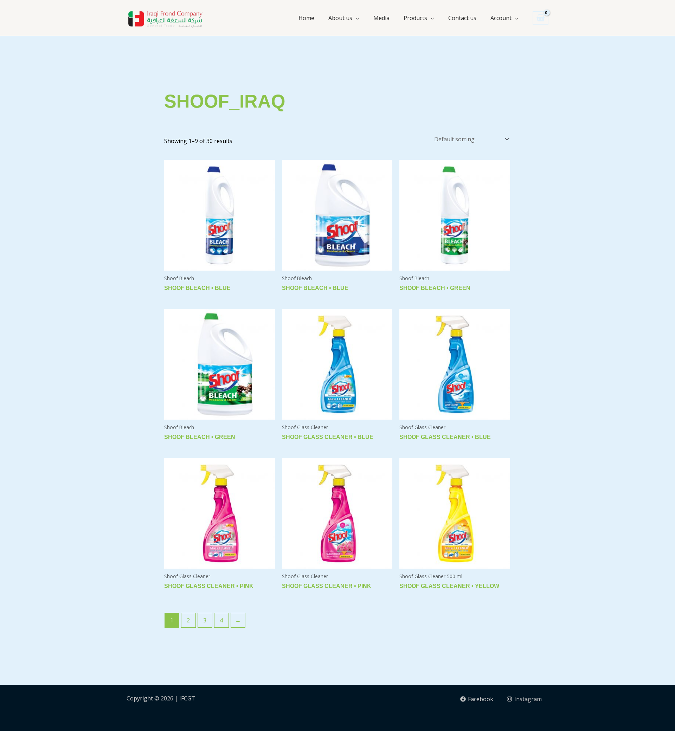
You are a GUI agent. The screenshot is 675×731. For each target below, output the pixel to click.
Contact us (462, 18)
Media (381, 18)
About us (340, 18)
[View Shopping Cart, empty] (540, 18)
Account (501, 18)
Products (415, 18)
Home (306, 18)
